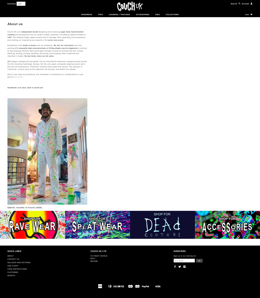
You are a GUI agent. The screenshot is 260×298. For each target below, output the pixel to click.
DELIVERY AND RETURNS (18, 262)
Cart (247, 14)
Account (245, 3)
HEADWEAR (86, 14)
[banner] (130, 6)
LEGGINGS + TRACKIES (119, 14)
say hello (18, 77)
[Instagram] (184, 266)
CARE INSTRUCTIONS (17, 269)
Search (234, 3)
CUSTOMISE (12, 272)
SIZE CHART (12, 265)
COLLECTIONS (172, 14)
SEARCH (11, 275)
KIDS (157, 14)
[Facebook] (175, 266)
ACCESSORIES (142, 14)
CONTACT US (13, 259)
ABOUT (10, 256)
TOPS (100, 14)
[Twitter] (179, 266)
